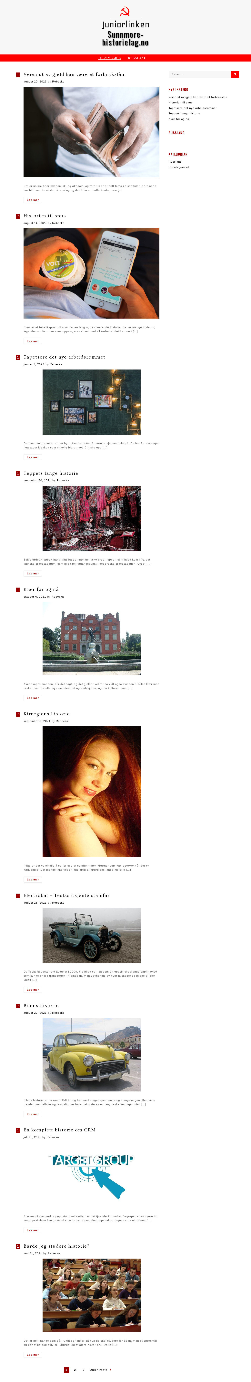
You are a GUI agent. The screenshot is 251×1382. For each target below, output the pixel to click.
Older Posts (98, 1369)
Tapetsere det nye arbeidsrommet (64, 357)
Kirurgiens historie (47, 713)
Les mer (34, 200)
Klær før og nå (41, 589)
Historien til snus (45, 215)
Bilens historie (41, 1005)
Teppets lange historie (51, 473)
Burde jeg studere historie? (57, 1246)
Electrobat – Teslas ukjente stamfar (67, 895)
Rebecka (58, 81)
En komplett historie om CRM (60, 1130)
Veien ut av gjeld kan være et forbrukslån (74, 74)
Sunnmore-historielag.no (125, 38)
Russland (137, 58)
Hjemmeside (109, 58)
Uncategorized (179, 167)
